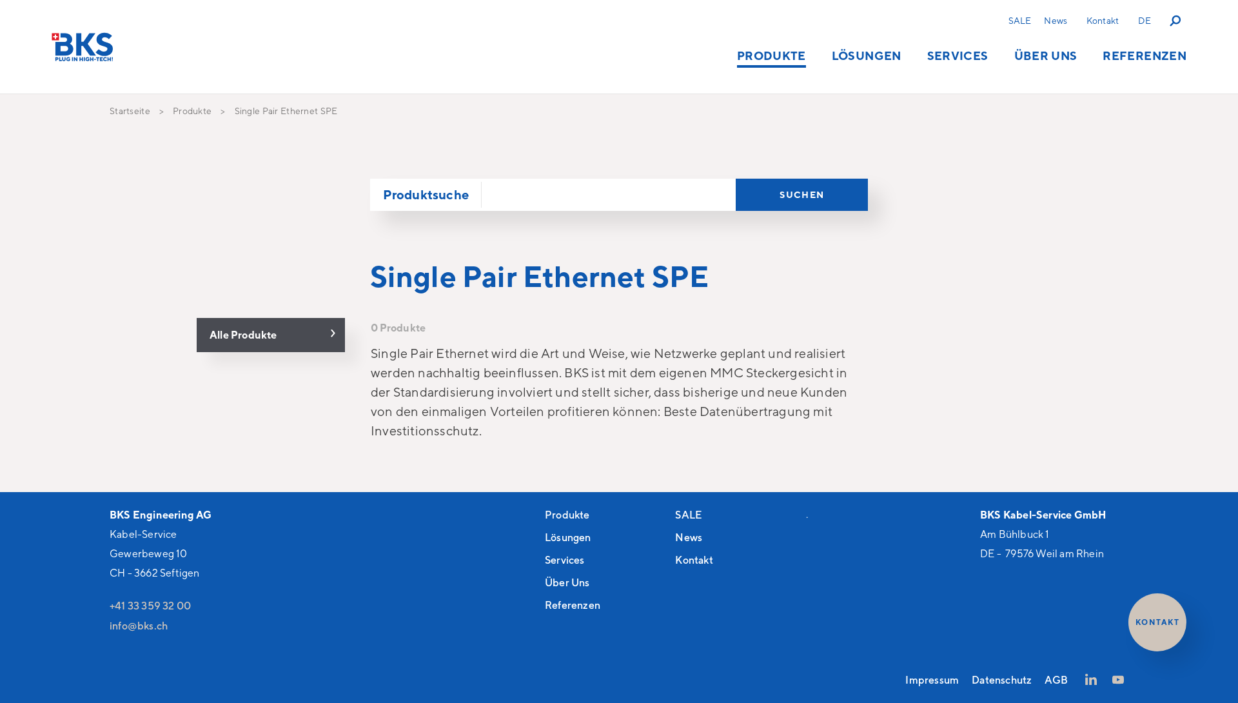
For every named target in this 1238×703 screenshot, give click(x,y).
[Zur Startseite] (82, 46)
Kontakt (1102, 20)
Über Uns (1045, 55)
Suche (1176, 20)
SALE (1020, 20)
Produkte (771, 55)
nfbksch (140, 625)
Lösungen (866, 55)
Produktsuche (426, 194)
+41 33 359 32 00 (150, 605)
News (1055, 20)
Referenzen (1144, 55)
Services (957, 55)
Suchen (802, 194)
